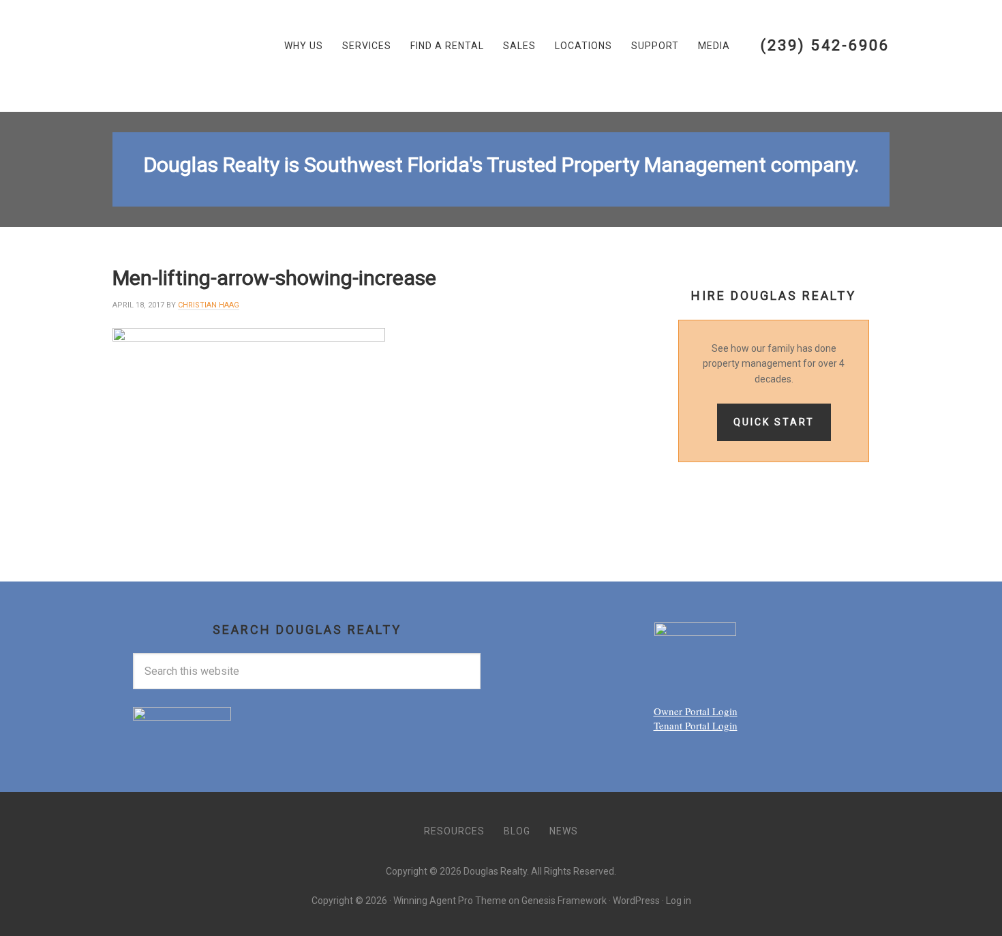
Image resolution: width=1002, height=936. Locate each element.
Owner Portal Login (696, 711)
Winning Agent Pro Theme (449, 900)
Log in (678, 900)
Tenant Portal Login (696, 725)
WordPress (636, 900)
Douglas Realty (180, 56)
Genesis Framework (564, 900)
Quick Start (774, 422)
